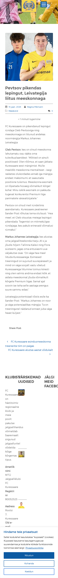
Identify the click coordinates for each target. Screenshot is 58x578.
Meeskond (13, 111)
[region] (29, 552)
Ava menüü (43, 4)
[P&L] (29, 57)
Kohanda (29, 563)
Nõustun (29, 555)
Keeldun (29, 571)
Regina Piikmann (35, 107)
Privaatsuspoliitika (34, 548)
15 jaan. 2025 (15, 107)
